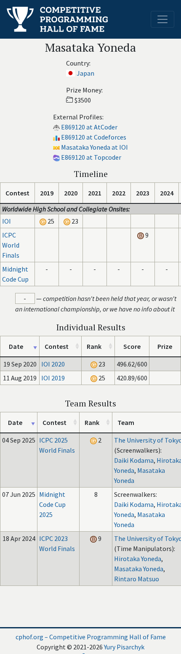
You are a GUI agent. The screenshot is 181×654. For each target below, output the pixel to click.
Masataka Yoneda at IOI (94, 147)
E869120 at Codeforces (93, 137)
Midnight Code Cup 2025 (52, 504)
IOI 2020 (53, 364)
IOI (6, 221)
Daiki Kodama (134, 460)
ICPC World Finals (10, 245)
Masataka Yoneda (138, 568)
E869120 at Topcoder (91, 157)
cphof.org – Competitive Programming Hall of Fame (91, 637)
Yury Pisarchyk (124, 647)
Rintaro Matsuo (136, 579)
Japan (85, 73)
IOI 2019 (53, 378)
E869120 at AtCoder (89, 127)
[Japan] (70, 73)
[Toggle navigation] (162, 19)
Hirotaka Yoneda (137, 558)
